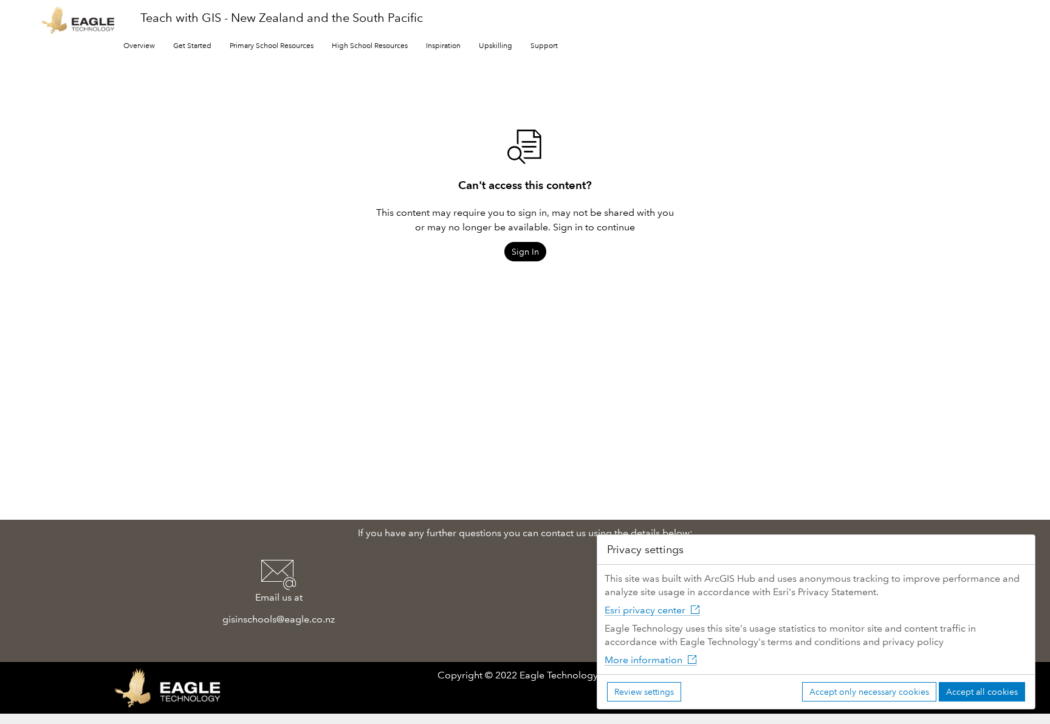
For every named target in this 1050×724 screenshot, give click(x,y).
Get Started (192, 45)
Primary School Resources (272, 45)
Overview (139, 45)
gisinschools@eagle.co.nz (278, 619)
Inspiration (443, 45)
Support (544, 45)
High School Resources (370, 45)
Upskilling (495, 45)
